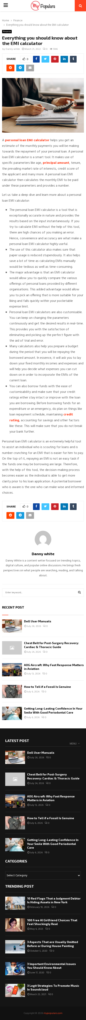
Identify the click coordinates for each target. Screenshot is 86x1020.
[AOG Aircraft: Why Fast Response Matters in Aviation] (12, 669)
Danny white (13, 49)
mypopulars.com (53, 1013)
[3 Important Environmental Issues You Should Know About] (15, 968)
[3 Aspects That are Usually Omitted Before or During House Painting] (15, 946)
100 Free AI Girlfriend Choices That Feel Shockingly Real (52, 922)
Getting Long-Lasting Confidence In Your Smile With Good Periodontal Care (53, 710)
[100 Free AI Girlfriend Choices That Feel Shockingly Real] (15, 925)
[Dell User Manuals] (12, 626)
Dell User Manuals (37, 621)
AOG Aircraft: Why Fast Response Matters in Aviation (51, 798)
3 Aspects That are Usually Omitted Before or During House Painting (52, 943)
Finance (7, 31)
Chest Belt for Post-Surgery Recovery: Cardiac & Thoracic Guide (51, 644)
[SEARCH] (79, 592)
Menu (73, 743)
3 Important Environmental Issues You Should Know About (51, 965)
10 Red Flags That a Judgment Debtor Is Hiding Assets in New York (54, 900)
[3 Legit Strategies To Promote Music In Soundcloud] (15, 990)
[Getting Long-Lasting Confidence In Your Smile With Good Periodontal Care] (12, 713)
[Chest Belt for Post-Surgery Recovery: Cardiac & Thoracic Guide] (12, 647)
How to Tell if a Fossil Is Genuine (47, 686)
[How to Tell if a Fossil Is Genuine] (12, 691)
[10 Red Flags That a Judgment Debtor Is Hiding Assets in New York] (15, 903)
